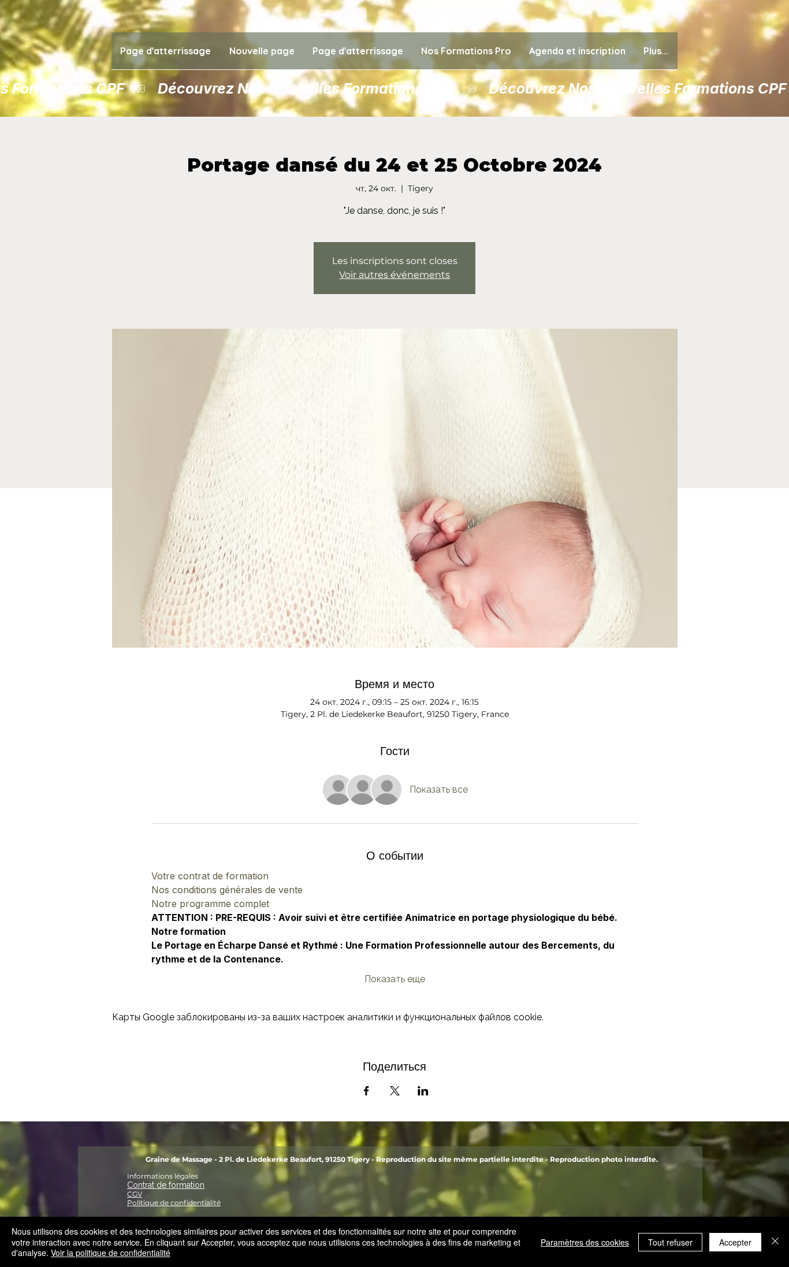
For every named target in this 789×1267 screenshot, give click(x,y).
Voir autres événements (394, 274)
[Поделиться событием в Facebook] (366, 1090)
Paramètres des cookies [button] (585, 1242)
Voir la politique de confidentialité (110, 1252)
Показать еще (394, 979)
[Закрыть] (775, 1242)
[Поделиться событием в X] (394, 1090)
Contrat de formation (165, 1185)
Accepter (735, 1242)
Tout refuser (670, 1242)
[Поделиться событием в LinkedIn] (423, 1090)
